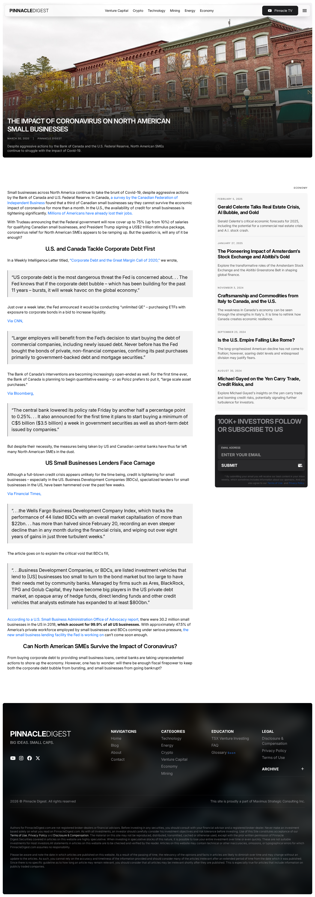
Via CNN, (15, 321)
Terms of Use (274, 483)
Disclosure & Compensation (71, 835)
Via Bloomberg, (20, 393)
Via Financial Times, (24, 493)
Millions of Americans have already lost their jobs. (90, 213)
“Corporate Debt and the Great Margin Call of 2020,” (115, 260)
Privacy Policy (296, 483)
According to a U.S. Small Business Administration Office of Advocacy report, (73, 619)
